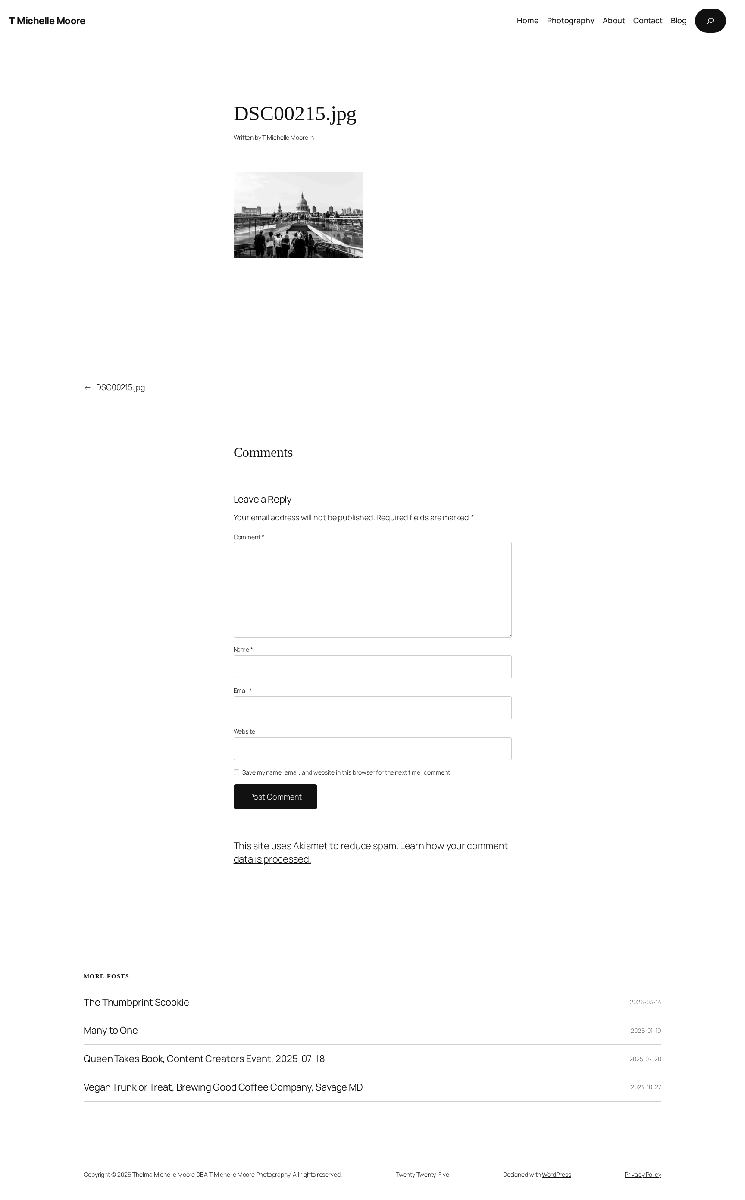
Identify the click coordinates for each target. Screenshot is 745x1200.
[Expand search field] (710, 21)
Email (243, 690)
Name (243, 649)
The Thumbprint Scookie (136, 1002)
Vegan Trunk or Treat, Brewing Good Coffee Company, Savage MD (223, 1087)
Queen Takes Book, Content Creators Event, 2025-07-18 (204, 1058)
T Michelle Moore (47, 20)
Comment (249, 537)
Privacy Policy (643, 1174)
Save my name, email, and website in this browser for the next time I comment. (346, 772)
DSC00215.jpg (120, 387)
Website (244, 731)
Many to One (111, 1030)
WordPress (556, 1174)
